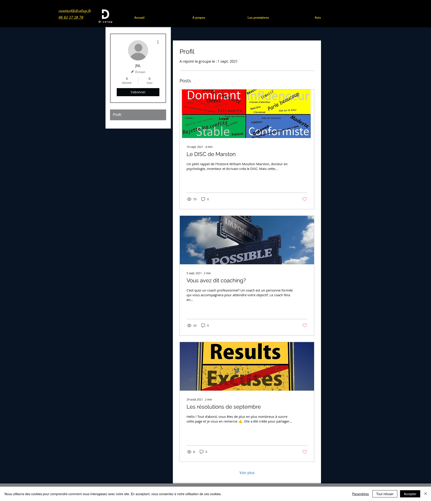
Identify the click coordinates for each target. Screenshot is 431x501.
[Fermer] (425, 493)
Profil (117, 115)
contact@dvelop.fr (75, 10)
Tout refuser (385, 494)
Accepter (410, 494)
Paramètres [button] (360, 494)
